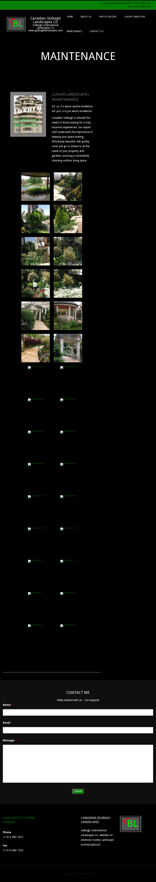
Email (7, 722)
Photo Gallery (108, 16)
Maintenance (74, 31)
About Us (86, 16)
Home (70, 16)
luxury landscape (134, 16)
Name (8, 704)
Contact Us (96, 31)
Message (10, 740)
